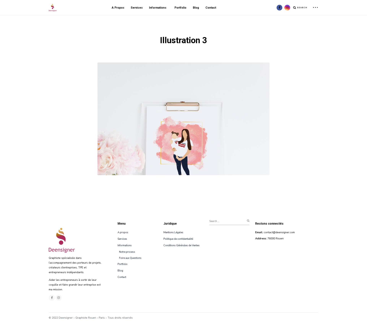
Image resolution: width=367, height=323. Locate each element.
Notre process (127, 252)
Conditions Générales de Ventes (181, 245)
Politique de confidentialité (178, 239)
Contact (210, 7)
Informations (157, 7)
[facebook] (279, 8)
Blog (196, 7)
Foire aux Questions (130, 258)
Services (137, 7)
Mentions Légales (173, 232)
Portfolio (180, 7)
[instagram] (287, 8)
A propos (118, 7)
